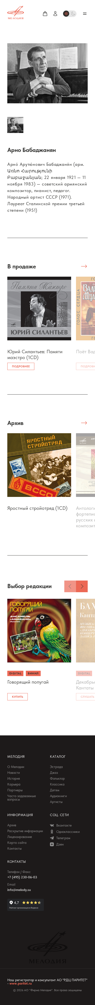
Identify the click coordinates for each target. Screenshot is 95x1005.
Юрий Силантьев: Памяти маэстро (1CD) (35, 354)
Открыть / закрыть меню (85, 14)
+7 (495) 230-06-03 (22, 877)
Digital (15, 673)
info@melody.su (19, 889)
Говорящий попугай (28, 682)
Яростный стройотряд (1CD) (37, 508)
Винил (33, 673)
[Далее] (82, 586)
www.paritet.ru (21, 983)
